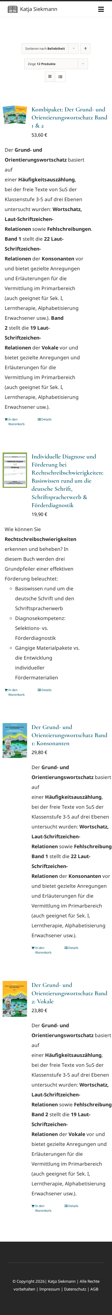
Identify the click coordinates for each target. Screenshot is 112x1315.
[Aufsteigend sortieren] (85, 48)
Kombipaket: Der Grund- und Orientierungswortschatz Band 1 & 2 (69, 117)
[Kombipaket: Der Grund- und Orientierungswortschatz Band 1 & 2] (15, 115)
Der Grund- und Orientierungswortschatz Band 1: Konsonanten (69, 735)
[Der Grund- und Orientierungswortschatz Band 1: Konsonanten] (15, 740)
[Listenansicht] (60, 77)
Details (46, 419)
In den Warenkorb (16, 421)
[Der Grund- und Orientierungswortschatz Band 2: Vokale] (15, 999)
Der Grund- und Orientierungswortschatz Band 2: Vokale (69, 993)
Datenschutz (75, 1289)
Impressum (49, 1289)
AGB (94, 1289)
